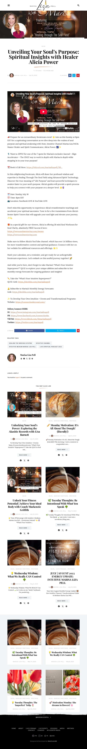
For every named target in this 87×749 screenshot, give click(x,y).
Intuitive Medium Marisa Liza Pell (22, 346)
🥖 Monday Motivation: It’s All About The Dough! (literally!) (62, 428)
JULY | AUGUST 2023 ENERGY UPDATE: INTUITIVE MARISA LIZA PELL (63, 577)
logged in (18, 377)
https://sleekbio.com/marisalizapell (34, 282)
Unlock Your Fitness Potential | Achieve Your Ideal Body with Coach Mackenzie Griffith (24, 505)
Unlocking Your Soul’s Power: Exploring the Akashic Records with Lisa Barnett (24, 429)
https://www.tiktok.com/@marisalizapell (33, 319)
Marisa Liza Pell (20, 75)
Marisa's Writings (61, 421)
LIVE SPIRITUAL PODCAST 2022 (51, 346)
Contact (31, 730)
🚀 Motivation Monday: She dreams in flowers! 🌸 (62, 704)
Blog (43, 46)
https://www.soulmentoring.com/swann (25, 231)
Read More (23, 455)
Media (62, 728)
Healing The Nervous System (20, 343)
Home (14, 728)
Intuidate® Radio (53, 730)
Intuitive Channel (43, 343)
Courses (41, 730)
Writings (72, 421)
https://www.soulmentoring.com (22, 234)
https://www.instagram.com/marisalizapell (30, 312)
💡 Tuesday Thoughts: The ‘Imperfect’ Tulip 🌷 (24, 704)
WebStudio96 (52, 741)
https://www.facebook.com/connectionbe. (30, 315)
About (20, 728)
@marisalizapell (42, 717)
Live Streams (61, 569)
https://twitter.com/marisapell (29, 322)
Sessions (53, 728)
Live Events (43, 728)
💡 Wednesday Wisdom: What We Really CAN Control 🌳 (24, 576)
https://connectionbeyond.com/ (30, 302)
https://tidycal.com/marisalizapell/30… (44, 167)
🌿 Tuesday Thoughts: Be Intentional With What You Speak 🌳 (62, 503)
